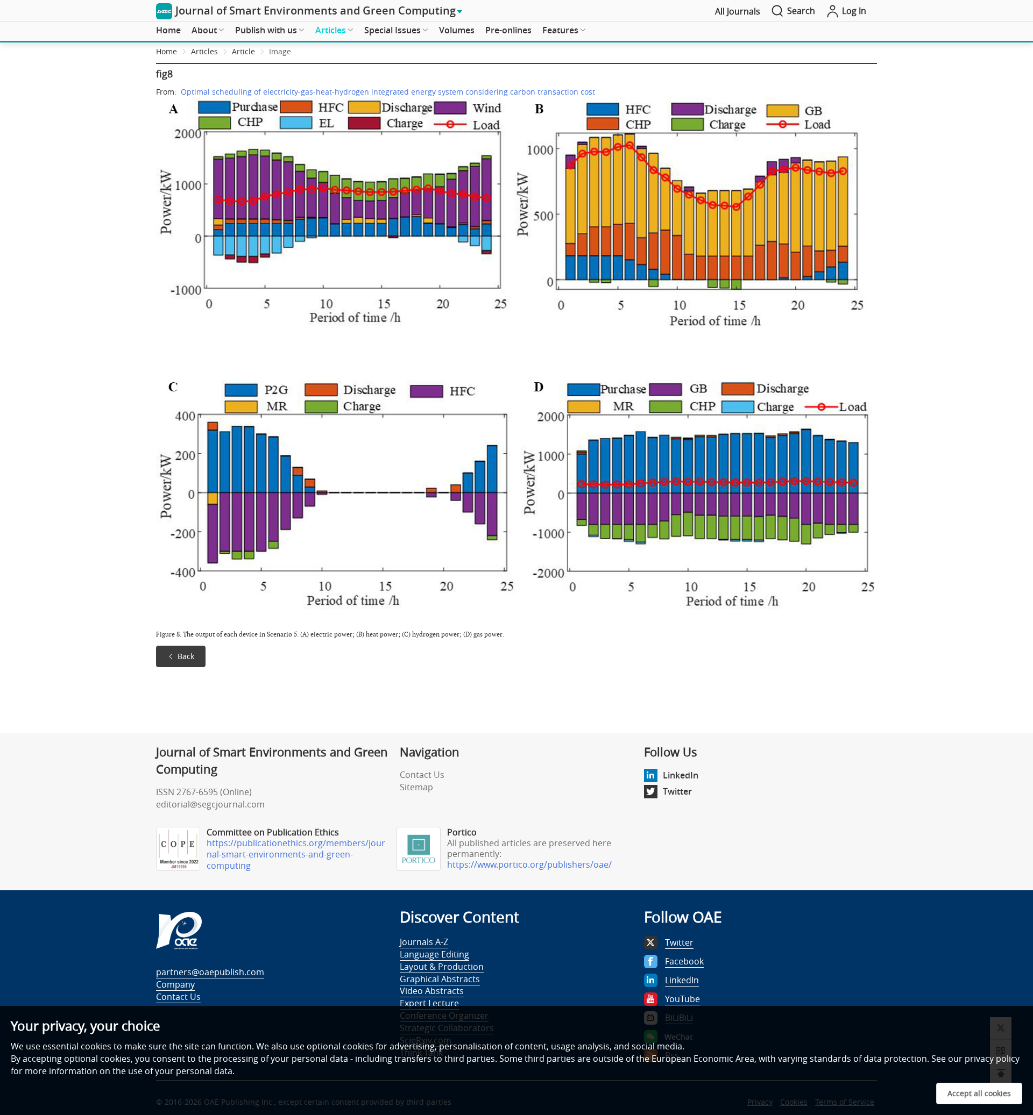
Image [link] (280, 51)
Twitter (677, 791)
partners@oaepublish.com (210, 972)
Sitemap (416, 787)
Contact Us (422, 775)
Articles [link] (204, 51)
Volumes (457, 30)
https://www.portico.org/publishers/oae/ (529, 864)
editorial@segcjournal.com (210, 804)
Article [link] (243, 51)
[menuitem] (168, 30)
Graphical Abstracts (440, 979)
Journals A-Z (424, 942)
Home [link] (166, 51)
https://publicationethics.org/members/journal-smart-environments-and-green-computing (296, 854)
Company (175, 984)
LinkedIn (680, 775)
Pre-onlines (508, 30)
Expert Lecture (429, 1003)
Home (168, 30)
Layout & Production (442, 967)
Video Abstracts (432, 991)
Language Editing (434, 954)
